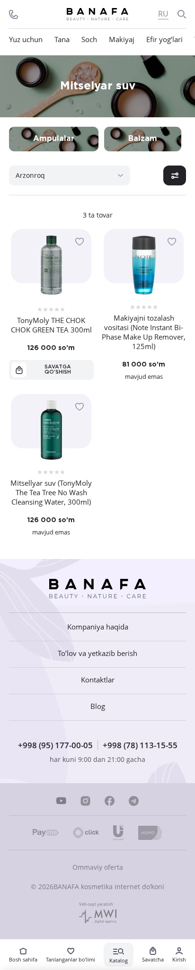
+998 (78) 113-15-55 (140, 745)
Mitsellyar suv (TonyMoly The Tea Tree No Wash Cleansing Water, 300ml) (51, 492)
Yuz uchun (26, 39)
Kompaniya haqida (97, 626)
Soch (89, 39)
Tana (62, 39)
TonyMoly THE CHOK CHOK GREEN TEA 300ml (51, 324)
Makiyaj (121, 39)
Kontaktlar (98, 679)
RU (163, 14)
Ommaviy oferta (97, 867)
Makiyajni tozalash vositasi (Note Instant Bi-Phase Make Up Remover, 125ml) (144, 332)
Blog (97, 706)
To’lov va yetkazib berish (97, 653)
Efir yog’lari (164, 39)
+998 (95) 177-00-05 (55, 745)
